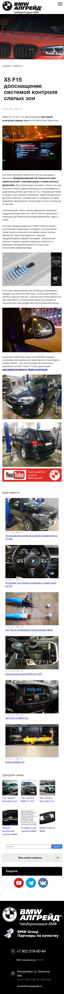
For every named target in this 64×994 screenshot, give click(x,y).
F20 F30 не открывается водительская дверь (29, 629)
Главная (6, 65)
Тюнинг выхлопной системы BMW (10, 831)
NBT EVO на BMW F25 (16, 717)
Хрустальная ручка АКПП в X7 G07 (23, 673)
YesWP (40, 960)
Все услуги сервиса (38, 857)
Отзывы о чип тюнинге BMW (28, 829)
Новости (17, 65)
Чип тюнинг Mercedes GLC (47, 799)
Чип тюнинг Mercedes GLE (9, 799)
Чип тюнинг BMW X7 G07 (27, 799)
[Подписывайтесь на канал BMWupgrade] (32, 480)
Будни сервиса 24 (14, 761)
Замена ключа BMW (47, 829)
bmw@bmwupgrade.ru (29, 986)
